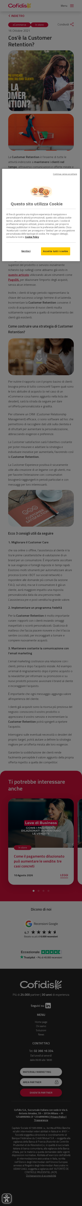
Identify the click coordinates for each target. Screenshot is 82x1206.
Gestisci (26, 251)
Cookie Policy (32, 237)
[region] (41, 215)
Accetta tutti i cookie (55, 251)
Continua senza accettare (65, 174)
